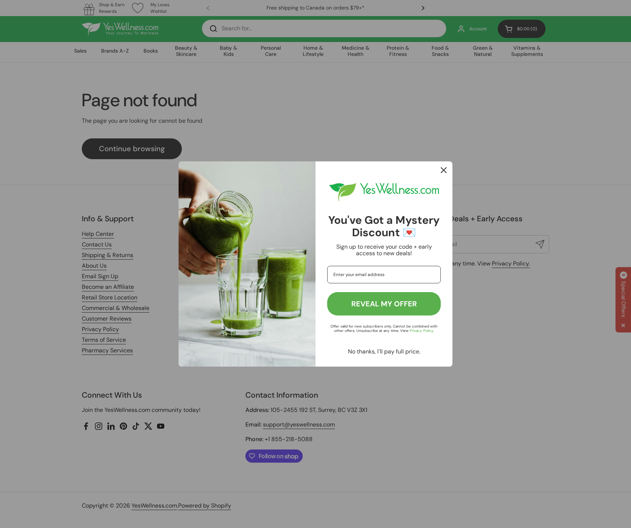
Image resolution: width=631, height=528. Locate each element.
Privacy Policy (421, 330)
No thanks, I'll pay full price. (384, 351)
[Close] (443, 170)
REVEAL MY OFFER (384, 304)
